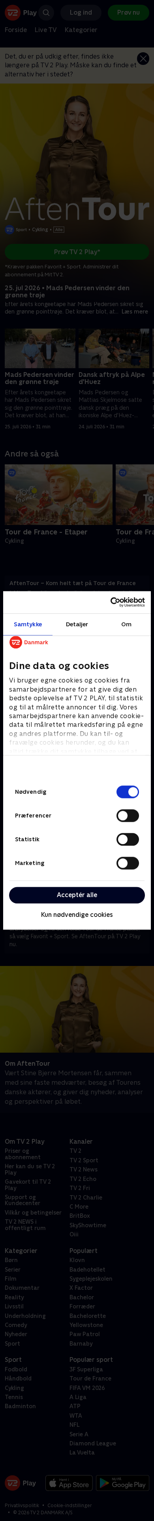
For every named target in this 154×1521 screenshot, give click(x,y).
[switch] (127, 815)
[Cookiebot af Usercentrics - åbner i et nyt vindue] (111, 602)
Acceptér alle (77, 895)
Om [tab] (126, 624)
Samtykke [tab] (28, 624)
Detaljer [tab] (77, 624)
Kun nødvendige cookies (77, 914)
